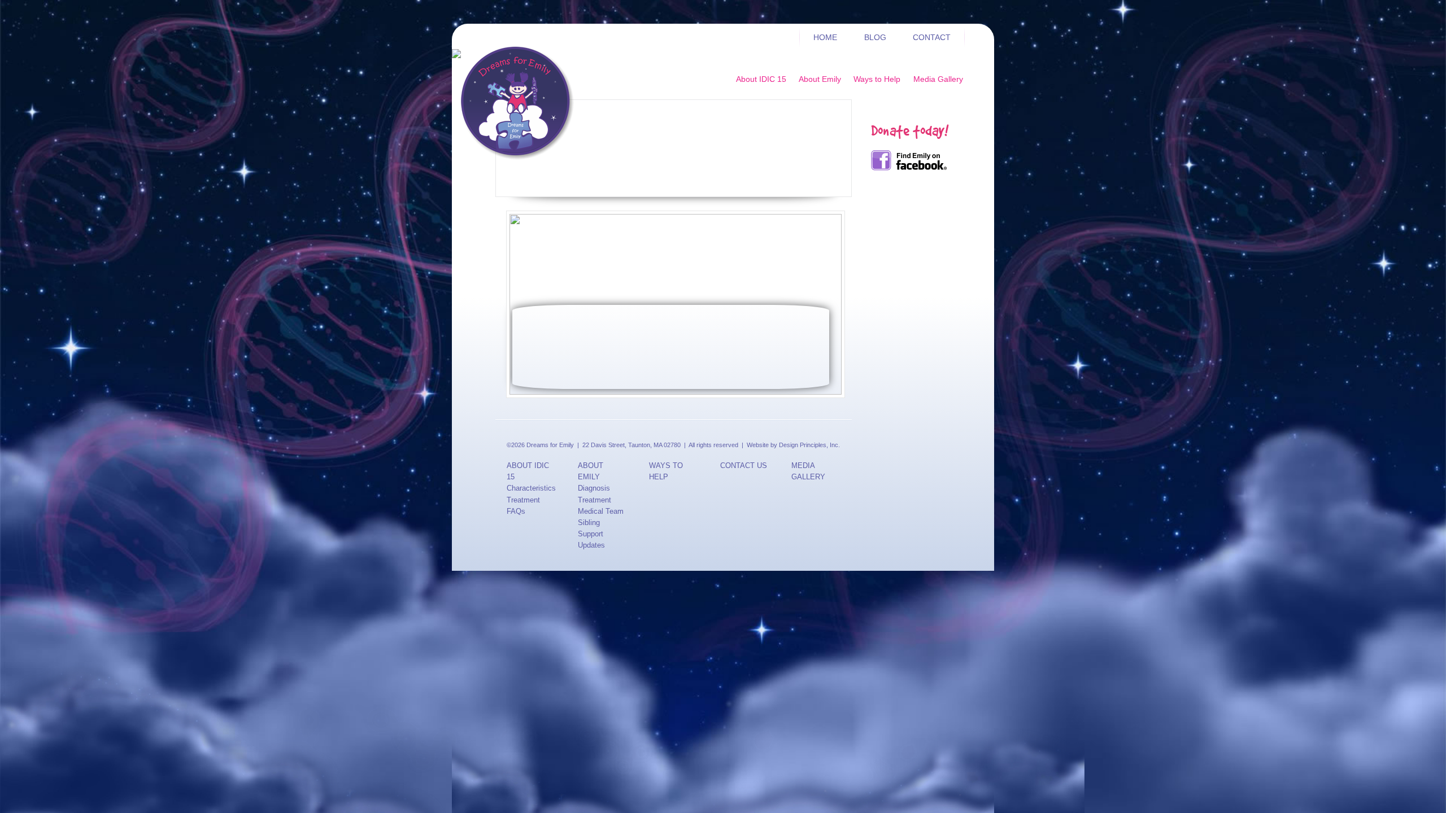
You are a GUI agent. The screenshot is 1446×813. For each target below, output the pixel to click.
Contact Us (743, 466)
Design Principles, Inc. (809, 445)
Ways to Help (876, 79)
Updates (591, 545)
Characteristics (531, 488)
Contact (932, 37)
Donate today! (909, 130)
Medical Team (601, 511)
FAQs (516, 511)
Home (825, 37)
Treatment (523, 500)
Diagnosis (594, 488)
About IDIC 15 (761, 79)
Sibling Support (590, 528)
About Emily (820, 79)
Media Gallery (938, 79)
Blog (875, 37)
